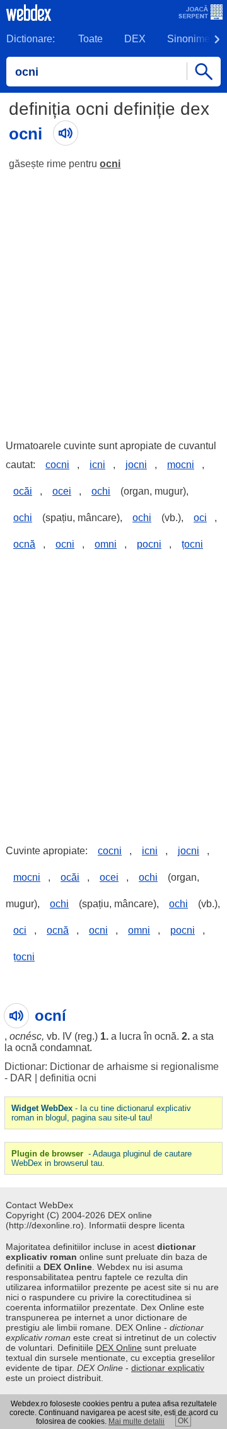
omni (106, 544)
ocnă (24, 544)
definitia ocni (68, 1078)
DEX (135, 38)
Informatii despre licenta (137, 1225)
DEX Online (119, 1348)
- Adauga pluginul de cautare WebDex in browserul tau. (101, 1158)
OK (183, 1420)
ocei (61, 491)
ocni (110, 163)
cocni (57, 464)
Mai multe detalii (136, 1421)
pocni (149, 544)
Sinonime (188, 38)
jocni (136, 464)
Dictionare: (30, 38)
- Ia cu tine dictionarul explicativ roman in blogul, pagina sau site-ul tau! (101, 1112)
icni (97, 464)
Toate (90, 38)
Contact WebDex (39, 1205)
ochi (100, 491)
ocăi (22, 491)
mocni (180, 464)
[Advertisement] (113, 299)
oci (200, 517)
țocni (192, 544)
